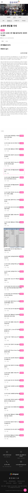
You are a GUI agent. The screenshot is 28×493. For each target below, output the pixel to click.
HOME (7, 11)
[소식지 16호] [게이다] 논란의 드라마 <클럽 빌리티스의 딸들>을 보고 (14, 400)
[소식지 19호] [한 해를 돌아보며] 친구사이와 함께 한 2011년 (11, 178)
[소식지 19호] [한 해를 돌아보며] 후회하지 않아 (13, 170)
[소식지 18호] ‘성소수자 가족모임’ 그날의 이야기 (13, 279)
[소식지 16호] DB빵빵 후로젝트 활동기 (13, 393)
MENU (2, 2)
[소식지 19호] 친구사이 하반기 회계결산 (13, 143)
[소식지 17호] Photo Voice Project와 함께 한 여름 (13, 351)
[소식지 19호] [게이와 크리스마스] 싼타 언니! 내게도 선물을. (13, 192)
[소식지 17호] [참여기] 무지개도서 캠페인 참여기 (13, 366)
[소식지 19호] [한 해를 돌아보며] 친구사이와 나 (11, 185)
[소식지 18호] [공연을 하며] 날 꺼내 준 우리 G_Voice (14, 264)
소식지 (14, 11)
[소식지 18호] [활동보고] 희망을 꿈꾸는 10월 (13, 222)
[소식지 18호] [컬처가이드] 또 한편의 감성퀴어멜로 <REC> (12, 301)
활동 (11, 11)
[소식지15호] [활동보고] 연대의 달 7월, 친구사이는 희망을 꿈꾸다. (13, 435)
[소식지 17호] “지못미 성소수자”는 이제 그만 (13, 337)
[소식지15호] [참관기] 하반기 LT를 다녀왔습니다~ (12, 422)
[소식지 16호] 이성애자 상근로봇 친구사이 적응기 (13, 386)
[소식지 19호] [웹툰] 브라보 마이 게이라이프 (11, 215)
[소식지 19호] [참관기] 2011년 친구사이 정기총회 (13, 155)
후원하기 (15, 483)
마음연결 (20, 483)
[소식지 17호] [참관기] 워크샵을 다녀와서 (13, 344)
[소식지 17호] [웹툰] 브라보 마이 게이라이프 (11, 322)
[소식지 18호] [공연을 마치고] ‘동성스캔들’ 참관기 (13, 272)
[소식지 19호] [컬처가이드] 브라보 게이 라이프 (13, 200)
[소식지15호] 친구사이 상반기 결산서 (12, 429)
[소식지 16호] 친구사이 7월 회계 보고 (12, 380)
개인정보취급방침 (12, 481)
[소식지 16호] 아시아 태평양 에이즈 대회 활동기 (13, 407)
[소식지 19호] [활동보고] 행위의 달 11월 (13, 149)
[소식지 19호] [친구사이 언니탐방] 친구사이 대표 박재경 (14, 207)
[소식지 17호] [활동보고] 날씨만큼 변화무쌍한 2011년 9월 (12, 315)
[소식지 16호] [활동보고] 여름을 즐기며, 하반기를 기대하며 (13, 415)
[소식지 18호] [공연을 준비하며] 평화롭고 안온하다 (13, 257)
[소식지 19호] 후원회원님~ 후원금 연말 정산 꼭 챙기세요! (13, 136)
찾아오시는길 (8, 483)
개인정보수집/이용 (21, 481)
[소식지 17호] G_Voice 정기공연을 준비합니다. (12, 330)
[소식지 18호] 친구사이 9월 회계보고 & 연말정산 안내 (13, 249)
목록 (3, 131)
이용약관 (5, 481)
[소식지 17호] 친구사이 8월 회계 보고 (12, 308)
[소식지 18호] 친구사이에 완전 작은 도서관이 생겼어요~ (12, 294)
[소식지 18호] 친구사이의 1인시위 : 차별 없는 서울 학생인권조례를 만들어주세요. (13, 287)
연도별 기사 (19, 11)
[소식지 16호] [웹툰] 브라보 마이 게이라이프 (11, 373)
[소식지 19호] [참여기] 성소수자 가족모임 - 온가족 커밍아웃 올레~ (13, 163)
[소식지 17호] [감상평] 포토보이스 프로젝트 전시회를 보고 (14, 358)
